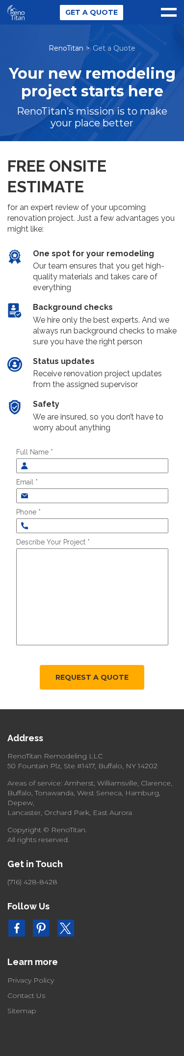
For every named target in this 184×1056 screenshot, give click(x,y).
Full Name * (34, 452)
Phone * (28, 512)
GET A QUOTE (91, 12)
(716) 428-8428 (32, 881)
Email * (27, 482)
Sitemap (21, 1010)
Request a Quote (92, 677)
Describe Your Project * (53, 542)
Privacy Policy (30, 980)
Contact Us (26, 995)
